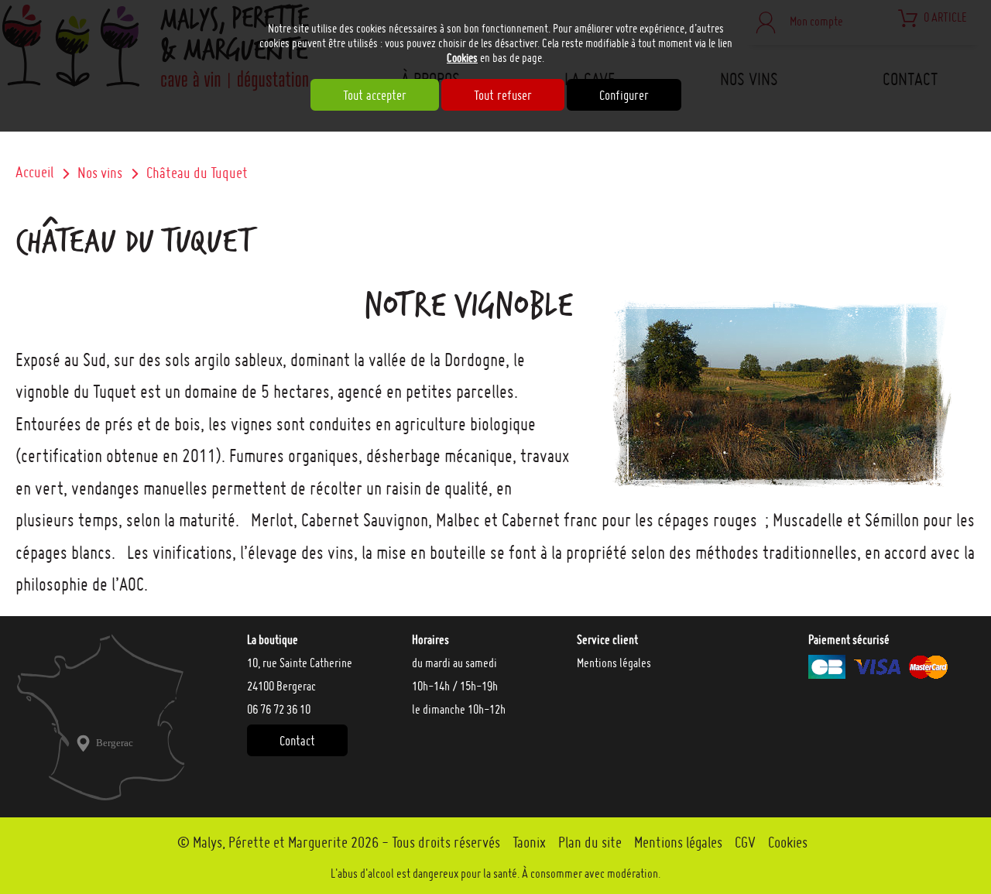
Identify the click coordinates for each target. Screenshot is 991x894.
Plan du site (590, 842)
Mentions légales (614, 662)
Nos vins (99, 172)
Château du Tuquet (197, 172)
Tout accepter (374, 95)
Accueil (34, 172)
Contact (297, 740)
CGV (745, 842)
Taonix (529, 842)
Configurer (624, 95)
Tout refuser (503, 95)
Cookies (462, 57)
